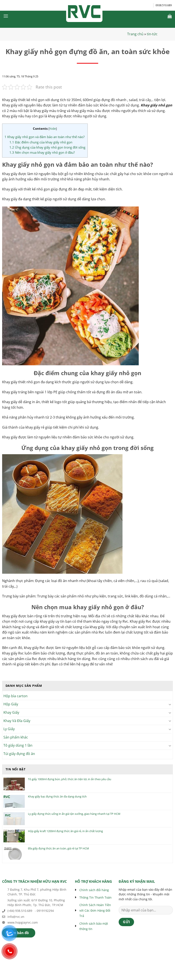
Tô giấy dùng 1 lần (17, 745)
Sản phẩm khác (15, 737)
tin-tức (152, 34)
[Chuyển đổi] (170, 704)
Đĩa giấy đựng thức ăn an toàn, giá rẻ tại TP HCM (58, 848)
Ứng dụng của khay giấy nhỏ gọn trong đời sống (47, 147)
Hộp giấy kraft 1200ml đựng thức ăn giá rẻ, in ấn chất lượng (65, 831)
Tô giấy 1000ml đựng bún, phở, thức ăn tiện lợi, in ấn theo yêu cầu (69, 779)
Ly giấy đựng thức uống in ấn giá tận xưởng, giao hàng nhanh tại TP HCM (74, 814)
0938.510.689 (164, 5)
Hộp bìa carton (15, 696)
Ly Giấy (9, 729)
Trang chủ (135, 34)
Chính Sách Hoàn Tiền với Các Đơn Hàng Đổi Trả (95, 910)
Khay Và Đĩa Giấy (16, 720)
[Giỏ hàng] (170, 16)
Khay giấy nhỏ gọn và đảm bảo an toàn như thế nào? (44, 137)
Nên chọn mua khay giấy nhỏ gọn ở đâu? (42, 152)
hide (53, 129)
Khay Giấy (11, 712)
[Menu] (5, 16)
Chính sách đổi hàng (94, 890)
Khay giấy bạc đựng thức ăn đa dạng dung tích (57, 796)
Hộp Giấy (10, 704)
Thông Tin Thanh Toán (95, 897)
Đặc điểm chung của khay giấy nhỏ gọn (40, 142)
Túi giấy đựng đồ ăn (19, 753)
